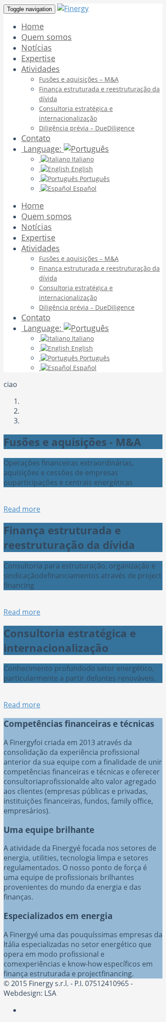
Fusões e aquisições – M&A (79, 79)
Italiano (82, 159)
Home (32, 26)
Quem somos (46, 37)
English (81, 169)
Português (94, 178)
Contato (35, 138)
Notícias (36, 47)
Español (84, 188)
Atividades (40, 68)
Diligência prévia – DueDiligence (87, 128)
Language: (42, 148)
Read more (22, 509)
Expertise (38, 58)
